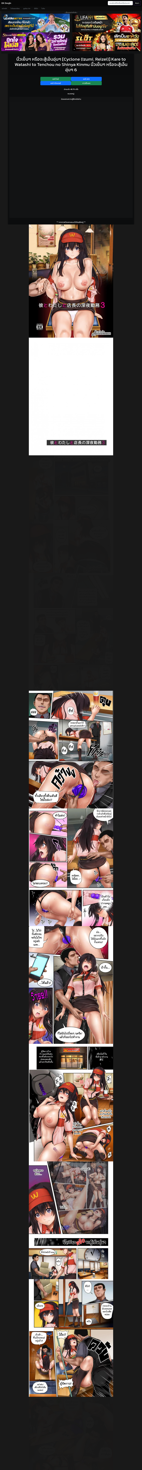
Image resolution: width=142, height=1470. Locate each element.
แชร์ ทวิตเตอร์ (55, 83)
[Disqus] (71, 130)
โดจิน (43, 8)
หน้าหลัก (4, 8)
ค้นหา (137, 3)
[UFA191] (106, 23)
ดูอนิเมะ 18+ (27, 8)
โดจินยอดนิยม (15, 8)
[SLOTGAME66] (106, 41)
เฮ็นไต (36, 8)
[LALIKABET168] (35, 23)
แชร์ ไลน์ (55, 79)
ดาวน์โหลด (86, 83)
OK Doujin (6, 3)
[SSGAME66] (35, 41)
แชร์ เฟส (86, 79)
